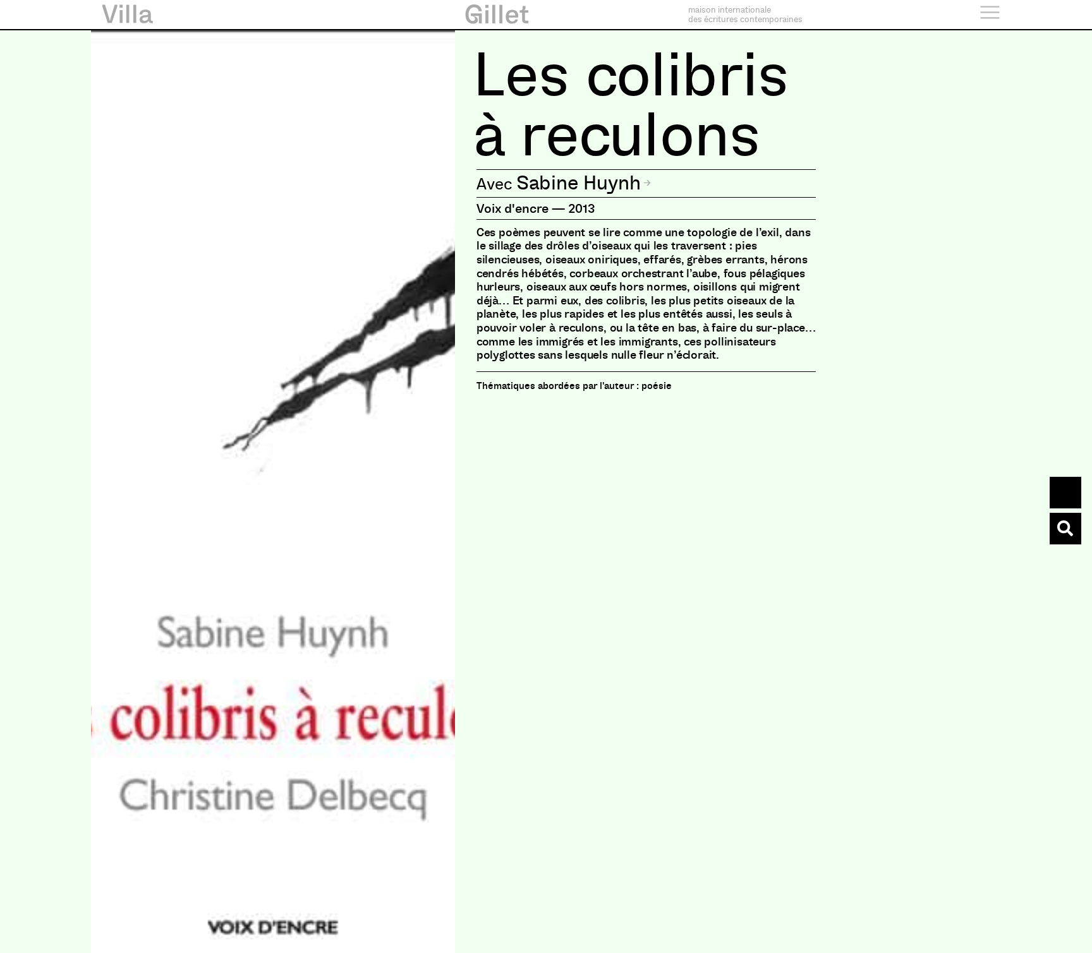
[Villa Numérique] (1065, 528)
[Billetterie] (1065, 492)
